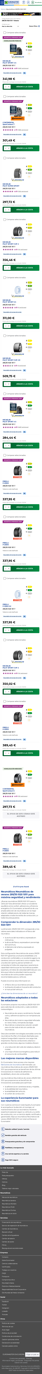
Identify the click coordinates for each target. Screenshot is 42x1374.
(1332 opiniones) (23, 191)
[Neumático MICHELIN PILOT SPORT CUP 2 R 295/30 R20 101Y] (18, 346)
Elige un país (31, 1354)
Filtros (4, 1245)
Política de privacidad (9, 1333)
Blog (3, 1185)
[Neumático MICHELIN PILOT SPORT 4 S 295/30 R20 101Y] (18, 49)
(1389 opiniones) (23, 130)
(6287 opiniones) (23, 68)
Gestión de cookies (21, 1362)
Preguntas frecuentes (31, 1360)
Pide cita (5, 1172)
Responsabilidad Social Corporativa (14, 1289)
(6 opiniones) (22, 307)
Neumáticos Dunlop (9, 1210)
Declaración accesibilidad (10, 1343)
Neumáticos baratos (9, 1200)
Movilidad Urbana (8, 1283)
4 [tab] (25, 14)
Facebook (5, 1301)
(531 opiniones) (22, 796)
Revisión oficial (7, 1232)
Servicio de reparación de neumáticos (15, 1225)
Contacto (5, 1257)
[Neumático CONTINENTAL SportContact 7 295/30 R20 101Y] (18, 110)
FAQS (4, 1273)
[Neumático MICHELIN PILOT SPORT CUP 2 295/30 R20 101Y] (18, 230)
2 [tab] (20, 14)
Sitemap (29, 1358)
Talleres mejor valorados (10, 1188)
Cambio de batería (8, 1238)
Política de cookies (8, 1323)
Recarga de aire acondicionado (12, 1248)
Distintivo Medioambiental (11, 1286)
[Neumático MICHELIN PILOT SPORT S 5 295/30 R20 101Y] (18, 288)
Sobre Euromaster (8, 1260)
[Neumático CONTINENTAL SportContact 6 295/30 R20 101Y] (18, 777)
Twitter (4, 1305)
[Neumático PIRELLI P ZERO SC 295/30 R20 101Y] (18, 592)
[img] (29, 53)
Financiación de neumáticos (11, 1222)
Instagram (5, 1308)
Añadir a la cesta (24, 87)
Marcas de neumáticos (9, 1197)
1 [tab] (17, 14)
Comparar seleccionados (16, 33)
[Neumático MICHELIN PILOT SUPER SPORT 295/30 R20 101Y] (18, 172)
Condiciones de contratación (12, 1336)
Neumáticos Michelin (9, 1204)
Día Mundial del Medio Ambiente (13, 1293)
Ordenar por (6, 24)
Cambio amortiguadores (10, 1235)
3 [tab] (22, 14)
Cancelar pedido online (10, 1346)
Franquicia (5, 1276)
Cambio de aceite (8, 1242)
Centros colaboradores (9, 1263)
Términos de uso (7, 1326)
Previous (2, 14)
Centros (4, 1182)
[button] (34, 26)
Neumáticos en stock (9, 1213)
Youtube (5, 1314)
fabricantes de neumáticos (11, 1065)
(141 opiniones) (22, 249)
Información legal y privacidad (12, 1360)
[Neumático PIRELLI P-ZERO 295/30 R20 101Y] (18, 469)
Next (40, 14)
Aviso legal (5, 1330)
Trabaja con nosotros (9, 1270)
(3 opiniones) (22, 365)
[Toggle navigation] (2, 2)
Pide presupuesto (8, 1175)
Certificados (6, 1267)
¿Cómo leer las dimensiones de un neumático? (19, 993)
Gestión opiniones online (10, 1339)
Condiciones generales (17, 1358)
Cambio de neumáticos (10, 1229)
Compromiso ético (8, 1280)
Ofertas (4, 1179)
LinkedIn (5, 1311)
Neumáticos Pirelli (8, 1207)
